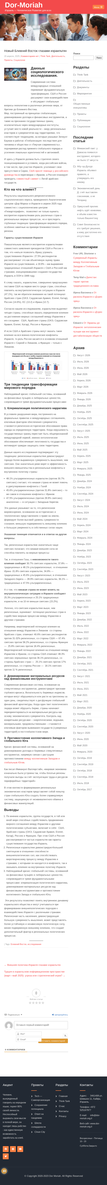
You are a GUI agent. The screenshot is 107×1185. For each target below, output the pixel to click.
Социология (19, 60)
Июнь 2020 (83, 739)
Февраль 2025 (84, 468)
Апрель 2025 (84, 456)
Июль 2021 (83, 682)
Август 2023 (83, 575)
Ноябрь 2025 (84, 412)
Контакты (64, 1111)
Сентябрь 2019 (85, 764)
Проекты (8, 60)
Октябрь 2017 (84, 789)
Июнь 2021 (83, 689)
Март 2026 (82, 386)
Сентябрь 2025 (85, 424)
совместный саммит (27, 178)
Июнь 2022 (83, 632)
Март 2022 (82, 638)
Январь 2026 (84, 399)
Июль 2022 (83, 626)
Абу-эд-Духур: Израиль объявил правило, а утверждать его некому (86, 174)
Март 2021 (82, 701)
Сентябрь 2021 (85, 670)
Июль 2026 (83, 361)
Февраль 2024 (84, 538)
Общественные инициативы (81, 105)
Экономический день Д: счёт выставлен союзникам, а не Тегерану (88, 194)
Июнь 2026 (83, 368)
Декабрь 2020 (84, 707)
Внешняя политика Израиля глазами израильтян (32, 965)
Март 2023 (82, 607)
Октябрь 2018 (84, 770)
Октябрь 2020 (84, 720)
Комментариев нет (30, 56)
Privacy (62, 1116)
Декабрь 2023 (84, 550)
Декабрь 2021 (84, 657)
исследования (34, 944)
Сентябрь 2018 (85, 777)
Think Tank (45, 56)
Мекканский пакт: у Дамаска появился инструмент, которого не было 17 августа (88, 154)
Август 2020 (83, 733)
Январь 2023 (84, 613)
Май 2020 (82, 745)
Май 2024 (82, 519)
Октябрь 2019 (84, 758)
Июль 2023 (83, 582)
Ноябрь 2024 (84, 487)
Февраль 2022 (84, 644)
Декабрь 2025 (84, 405)
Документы (83, 87)
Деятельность (58, 56)
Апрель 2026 (84, 380)
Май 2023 (82, 594)
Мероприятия (84, 93)
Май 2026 (82, 374)
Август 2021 (83, 676)
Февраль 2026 (84, 393)
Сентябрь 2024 (85, 493)
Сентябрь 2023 (85, 569)
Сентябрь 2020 (85, 726)
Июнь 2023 (83, 588)
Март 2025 (82, 462)
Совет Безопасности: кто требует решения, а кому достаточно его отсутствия (89, 230)
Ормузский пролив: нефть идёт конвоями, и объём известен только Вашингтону (89, 212)
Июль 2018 (83, 783)
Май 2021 (82, 695)
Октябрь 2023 (84, 563)
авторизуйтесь (61, 1015)
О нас (62, 1106)
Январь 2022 (84, 651)
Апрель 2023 (84, 600)
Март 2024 (82, 531)
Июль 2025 (83, 437)
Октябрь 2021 (84, 663)
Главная (63, 1096)
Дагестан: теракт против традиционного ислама (86, 281)
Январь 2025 (84, 475)
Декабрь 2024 (84, 481)
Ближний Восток (18, 944)
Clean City (40, 1132)
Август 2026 (83, 355)
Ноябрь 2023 (84, 556)
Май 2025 (82, 449)
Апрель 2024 (84, 525)
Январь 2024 (84, 544)
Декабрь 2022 (84, 619)
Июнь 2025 (83, 443)
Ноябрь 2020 (84, 714)
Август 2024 (83, 500)
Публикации (83, 120)
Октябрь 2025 (84, 418)
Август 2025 (83, 431)
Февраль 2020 (84, 751)
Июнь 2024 (83, 512)
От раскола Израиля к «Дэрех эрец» (87, 296)
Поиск (76, 53)
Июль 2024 (83, 506)
